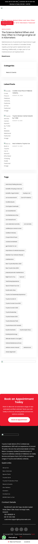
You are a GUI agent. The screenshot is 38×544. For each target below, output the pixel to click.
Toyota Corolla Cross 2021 (13, 303)
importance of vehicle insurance (15, 250)
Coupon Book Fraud (11, 237)
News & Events (6, 29)
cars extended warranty (13, 224)
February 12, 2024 (7, 23)
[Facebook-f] (12, 529)
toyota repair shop (25, 330)
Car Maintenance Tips (12, 215)
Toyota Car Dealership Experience (15, 294)
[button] (19, 419)
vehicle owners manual (12, 347)
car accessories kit (11, 197)
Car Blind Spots (10, 202)
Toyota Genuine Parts (12, 321)
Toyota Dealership (11, 312)
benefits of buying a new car (14, 189)
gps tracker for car (11, 246)
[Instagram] (21, 529)
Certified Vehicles (11, 233)
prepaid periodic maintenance (15, 272)
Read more (6, 56)
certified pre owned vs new (13, 228)
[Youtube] (26, 529)
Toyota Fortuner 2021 (11, 316)
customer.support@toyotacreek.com (17, 519)
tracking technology (11, 334)
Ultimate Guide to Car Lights (13, 338)
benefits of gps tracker (12, 193)
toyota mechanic (11, 330)
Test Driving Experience (12, 281)
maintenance (10, 259)
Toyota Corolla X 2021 (12, 308)
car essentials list (11, 211)
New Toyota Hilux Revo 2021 (13, 264)
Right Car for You (10, 277)
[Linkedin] (17, 529)
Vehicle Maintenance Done (13, 343)
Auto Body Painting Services (14, 184)
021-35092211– (9, 514)
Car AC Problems (26, 197)
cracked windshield (11, 241)
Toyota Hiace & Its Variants (13, 325)
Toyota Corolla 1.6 (11, 299)
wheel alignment (10, 352)
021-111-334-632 (9, 517)
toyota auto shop (11, 290)
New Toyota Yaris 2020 (12, 268)
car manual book (11, 219)
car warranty (27, 224)
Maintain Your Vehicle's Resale (14, 255)
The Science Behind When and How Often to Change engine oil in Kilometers (18, 35)
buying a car (26, 193)
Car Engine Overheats (12, 206)
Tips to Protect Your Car (12, 286)
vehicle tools (27, 347)
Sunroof (22, 277)
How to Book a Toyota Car (21, 143)
